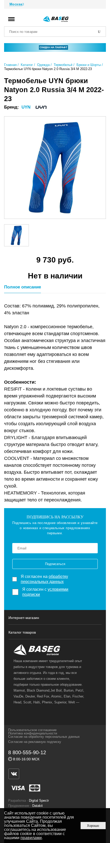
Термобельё (63, 65)
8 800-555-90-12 (27, 752)
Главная (10, 65)
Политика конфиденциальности (32, 733)
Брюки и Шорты (88, 65)
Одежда (43, 65)
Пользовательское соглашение (32, 730)
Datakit (37, 806)
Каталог (27, 65)
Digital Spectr (39, 800)
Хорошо (93, 826)
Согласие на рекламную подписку (34, 741)
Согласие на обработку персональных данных (44, 736)
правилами (31, 838)
